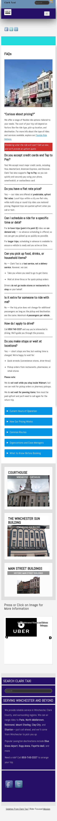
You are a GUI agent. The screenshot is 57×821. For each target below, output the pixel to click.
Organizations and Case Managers (27, 442)
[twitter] (11, 29)
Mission (46, 809)
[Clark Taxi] (7, 12)
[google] (16, 29)
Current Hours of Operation (23, 411)
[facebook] (6, 29)
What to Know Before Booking (25, 453)
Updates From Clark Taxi (17, 809)
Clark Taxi (10, 2)
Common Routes (18, 432)
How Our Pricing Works (21, 421)
